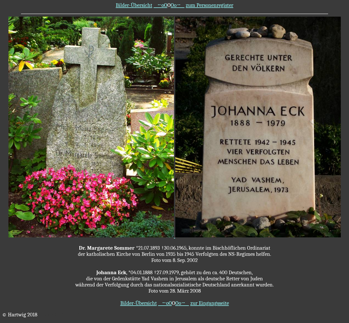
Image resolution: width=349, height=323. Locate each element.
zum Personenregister (209, 5)
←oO (160, 5)
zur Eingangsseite (209, 303)
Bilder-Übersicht (134, 5)
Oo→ (177, 5)
